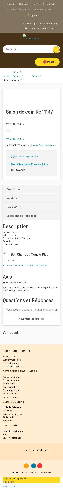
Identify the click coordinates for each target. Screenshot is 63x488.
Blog (5, 434)
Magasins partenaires (14, 431)
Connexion (51, 3)
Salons (35, 76)
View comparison (11, 486)
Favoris (37, 3)
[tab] (31, 189)
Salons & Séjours (47, 145)
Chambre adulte (11, 390)
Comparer (33, 15)
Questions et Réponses (21, 215)
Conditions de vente (13, 366)
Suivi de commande (12, 413)
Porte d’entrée (10, 393)
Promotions (9, 383)
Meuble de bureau (11, 376)
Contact (23, 3)
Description (13, 189)
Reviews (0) (13, 207)
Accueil (10, 3)
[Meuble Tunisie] (31, 38)
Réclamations (9, 417)
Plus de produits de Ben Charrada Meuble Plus (24, 265)
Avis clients (8, 420)
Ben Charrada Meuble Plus (29, 164)
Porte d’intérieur (11, 396)
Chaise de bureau (11, 380)
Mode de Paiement (12, 407)
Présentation (9, 356)
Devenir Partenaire (19, 9)
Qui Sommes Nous (12, 359)
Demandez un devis (43, 9)
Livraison (7, 410)
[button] (15, 124)
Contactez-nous (11, 363)
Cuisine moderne (11, 386)
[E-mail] (8, 130)
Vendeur (11, 198)
